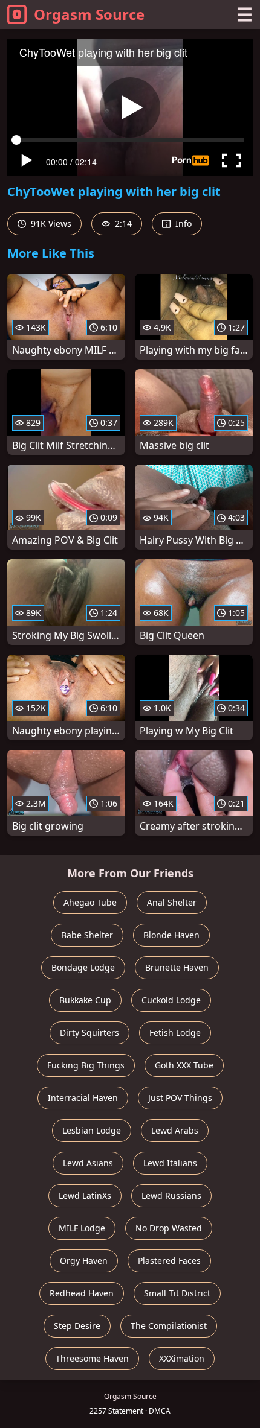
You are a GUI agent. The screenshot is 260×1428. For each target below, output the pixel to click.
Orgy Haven (84, 1260)
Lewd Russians (171, 1195)
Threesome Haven (92, 1358)
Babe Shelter (87, 935)
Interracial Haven (83, 1097)
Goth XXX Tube (184, 1065)
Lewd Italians (170, 1163)
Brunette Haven (177, 967)
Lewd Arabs (174, 1130)
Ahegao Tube (90, 902)
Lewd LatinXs (85, 1195)
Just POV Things (180, 1097)
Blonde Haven (171, 935)
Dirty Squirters (89, 1032)
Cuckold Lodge (171, 1000)
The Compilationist (169, 1325)
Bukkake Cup (85, 1000)
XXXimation (181, 1358)
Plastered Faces (169, 1260)
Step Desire (77, 1325)
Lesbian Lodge (91, 1130)
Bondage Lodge (83, 967)
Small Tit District (177, 1293)
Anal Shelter (172, 902)
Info (182, 223)
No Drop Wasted (168, 1228)
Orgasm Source (89, 14)
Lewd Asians (88, 1163)
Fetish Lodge (175, 1032)
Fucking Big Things (86, 1065)
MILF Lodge (82, 1228)
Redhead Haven (82, 1293)
